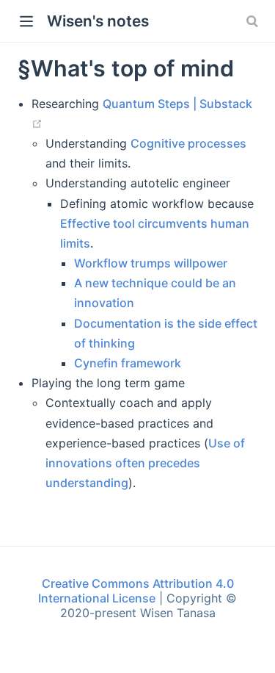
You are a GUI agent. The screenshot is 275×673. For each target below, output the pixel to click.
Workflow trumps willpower (150, 263)
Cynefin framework (127, 363)
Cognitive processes (188, 143)
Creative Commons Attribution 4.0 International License (136, 590)
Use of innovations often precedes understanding (145, 463)
